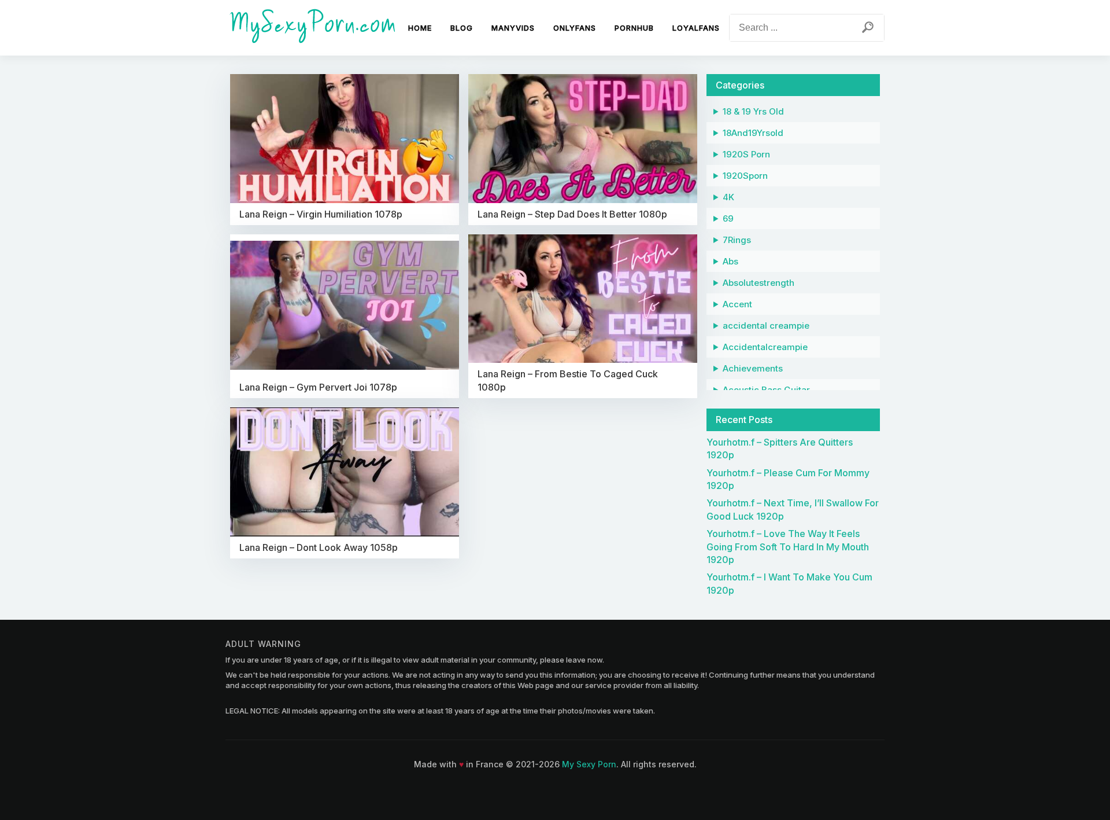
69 (728, 218)
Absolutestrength (758, 282)
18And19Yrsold (753, 132)
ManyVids (513, 27)
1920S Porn (746, 154)
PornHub (634, 27)
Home (420, 27)
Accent (737, 304)
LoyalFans (696, 27)
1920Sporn (745, 175)
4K (728, 197)
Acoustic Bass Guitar (766, 389)
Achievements (753, 368)
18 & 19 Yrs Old (753, 111)
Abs (730, 261)
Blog (461, 27)
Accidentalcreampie (765, 346)
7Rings (737, 239)
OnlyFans (574, 27)
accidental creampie (766, 325)
